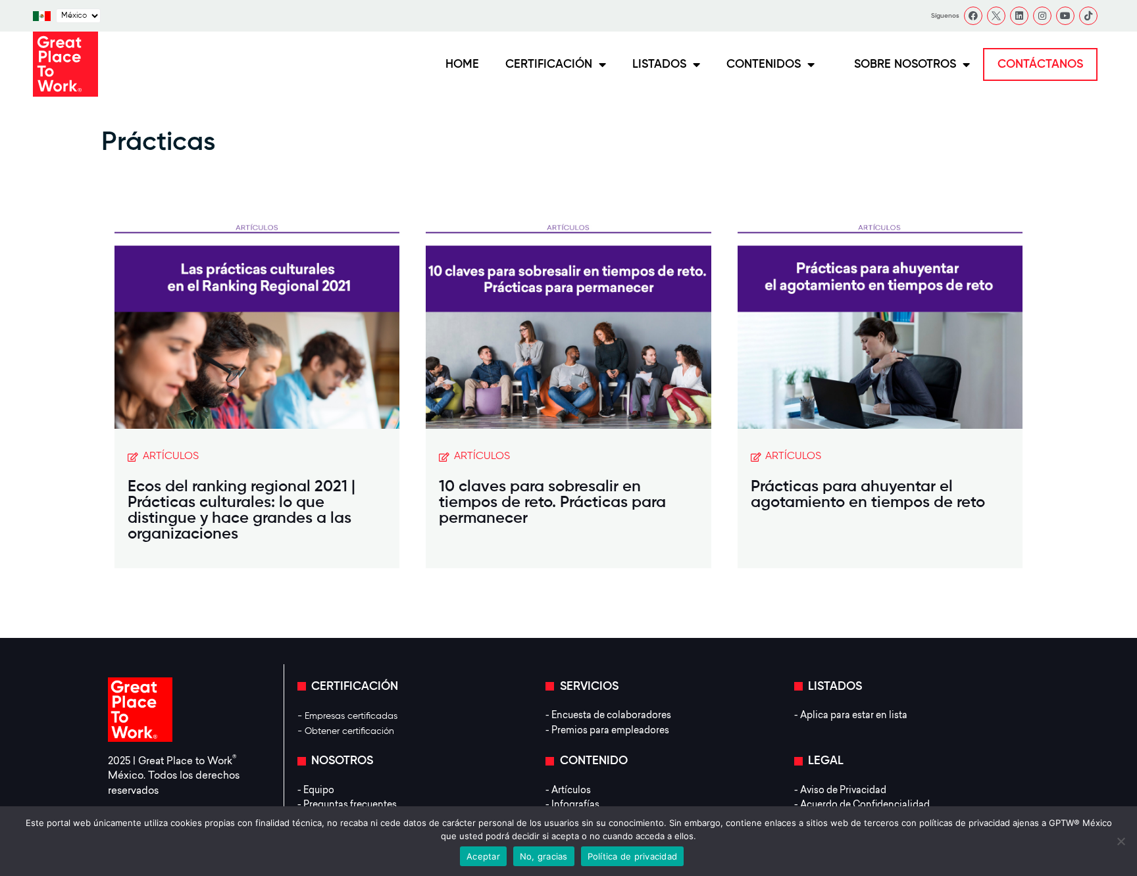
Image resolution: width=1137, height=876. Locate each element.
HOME (462, 64)
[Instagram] (1042, 16)
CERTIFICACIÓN (548, 64)
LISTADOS (659, 64)
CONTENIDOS (763, 64)
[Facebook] (973, 16)
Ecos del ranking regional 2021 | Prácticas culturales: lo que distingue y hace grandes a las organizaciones (241, 510)
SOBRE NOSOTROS (905, 64)
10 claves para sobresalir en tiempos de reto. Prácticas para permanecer (552, 502)
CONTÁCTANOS (1040, 64)
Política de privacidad (633, 856)
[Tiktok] (1088, 16)
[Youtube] (1065, 16)
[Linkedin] (1019, 16)
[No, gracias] (1120, 841)
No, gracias (544, 856)
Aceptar (483, 856)
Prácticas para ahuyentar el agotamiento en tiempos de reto (868, 494)
